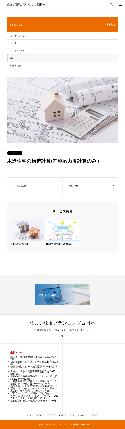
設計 (12, 58)
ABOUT (39, 415)
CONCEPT (50, 415)
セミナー (14, 43)
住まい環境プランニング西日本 (26, 4)
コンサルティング (18, 35)
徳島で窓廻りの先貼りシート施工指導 (31, 361)
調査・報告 (15, 65)
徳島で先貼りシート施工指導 (26, 366)
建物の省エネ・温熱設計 (59, 244)
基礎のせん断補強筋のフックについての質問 (33, 377)
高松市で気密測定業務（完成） (27, 356)
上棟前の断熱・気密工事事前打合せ (29, 371)
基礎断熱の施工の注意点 (23, 400)
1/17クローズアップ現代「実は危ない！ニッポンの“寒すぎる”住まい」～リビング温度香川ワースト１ (34, 396)
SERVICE (62, 415)
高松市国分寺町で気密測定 (25, 386)
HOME (30, 415)
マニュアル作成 (17, 50)
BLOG (72, 415)
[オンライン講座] (62, 304)
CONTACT (93, 415)
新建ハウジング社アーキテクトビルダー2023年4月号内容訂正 (32, 389)
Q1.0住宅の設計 (19, 244)
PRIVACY (82, 415)
